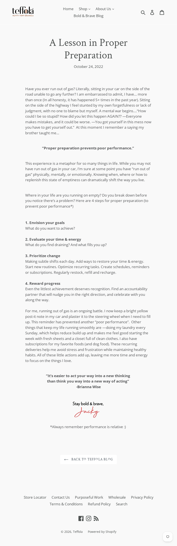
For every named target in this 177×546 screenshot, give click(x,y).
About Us (104, 8)
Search (121, 503)
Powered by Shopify (102, 532)
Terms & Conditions (66, 503)
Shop (83, 8)
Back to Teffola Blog (92, 459)
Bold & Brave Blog (88, 15)
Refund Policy (99, 503)
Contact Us (61, 497)
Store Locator (35, 497)
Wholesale (117, 497)
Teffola (78, 532)
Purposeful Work (89, 497)
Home (68, 8)
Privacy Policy (142, 497)
